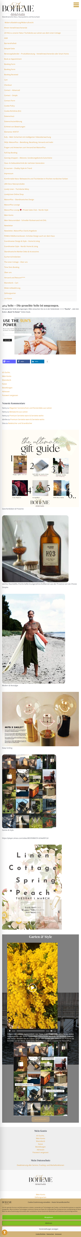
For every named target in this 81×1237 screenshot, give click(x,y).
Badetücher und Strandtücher (20, 423)
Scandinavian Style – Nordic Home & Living (21, 246)
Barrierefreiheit (10, 43)
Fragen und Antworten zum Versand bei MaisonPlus (25, 147)
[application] (32, 988)
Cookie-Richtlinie (40, 1234)
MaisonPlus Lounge (12, 205)
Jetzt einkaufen (40, 1119)
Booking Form (9, 64)
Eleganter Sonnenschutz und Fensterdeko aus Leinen (30, 408)
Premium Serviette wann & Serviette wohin (26, 415)
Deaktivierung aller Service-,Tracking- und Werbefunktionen (40, 1165)
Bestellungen (7, 388)
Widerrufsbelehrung (12, 288)
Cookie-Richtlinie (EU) (12, 111)
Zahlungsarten (10, 293)
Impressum (58, 1234)
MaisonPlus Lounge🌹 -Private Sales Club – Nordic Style (26, 210)
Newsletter (8, 225)
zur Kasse (8, 298)
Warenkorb (6, 380)
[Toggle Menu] (76, 5)
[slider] (31, 1030)
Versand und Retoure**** (14, 277)
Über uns (8, 272)
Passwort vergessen (10, 395)
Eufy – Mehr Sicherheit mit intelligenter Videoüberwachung (27, 137)
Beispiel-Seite (9, 48)
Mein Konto (8, 215)
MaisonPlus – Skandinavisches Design (19, 199)
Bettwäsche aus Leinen (18, 412)
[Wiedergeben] (10, 1031)
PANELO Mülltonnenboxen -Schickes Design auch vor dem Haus (29, 236)
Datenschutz (50, 1234)
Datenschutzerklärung (13, 121)
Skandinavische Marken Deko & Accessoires (21, 251)
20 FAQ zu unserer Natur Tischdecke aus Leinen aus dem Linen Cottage (32, 33)
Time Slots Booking (11, 267)
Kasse (4, 384)
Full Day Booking (10, 153)
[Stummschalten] (51, 1031)
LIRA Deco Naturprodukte (14, 184)
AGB (6, 38)
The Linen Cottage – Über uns (16, 262)
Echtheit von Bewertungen (14, 126)
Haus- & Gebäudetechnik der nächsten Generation (24, 163)
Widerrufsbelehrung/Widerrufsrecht (19, 22)
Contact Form (9, 100)
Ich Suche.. (6, 372)
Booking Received (11, 74)
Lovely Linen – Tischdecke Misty (16, 189)
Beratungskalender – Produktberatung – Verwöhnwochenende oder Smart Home (36, 54)
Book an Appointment (13, 59)
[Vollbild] (55, 1031)
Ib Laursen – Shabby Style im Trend (18, 168)
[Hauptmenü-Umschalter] (77, 10)
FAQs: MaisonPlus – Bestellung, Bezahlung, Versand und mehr (28, 142)
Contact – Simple (11, 95)
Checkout (8, 85)
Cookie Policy (9, 106)
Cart (6, 80)
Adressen (6, 391)
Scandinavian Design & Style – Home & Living (22, 241)
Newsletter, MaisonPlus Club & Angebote (20, 231)
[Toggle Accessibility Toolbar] (5, 1232)
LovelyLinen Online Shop (14, 194)
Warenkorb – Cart (11, 283)
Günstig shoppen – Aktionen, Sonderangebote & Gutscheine (28, 158)
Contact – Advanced (12, 90)
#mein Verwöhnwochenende (15, 28)
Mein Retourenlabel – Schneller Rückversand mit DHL (25, 220)
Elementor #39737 (11, 132)
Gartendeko (30, 1041)
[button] (9, 361)
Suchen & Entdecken (12, 257)
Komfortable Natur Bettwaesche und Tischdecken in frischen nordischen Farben (36, 179)
